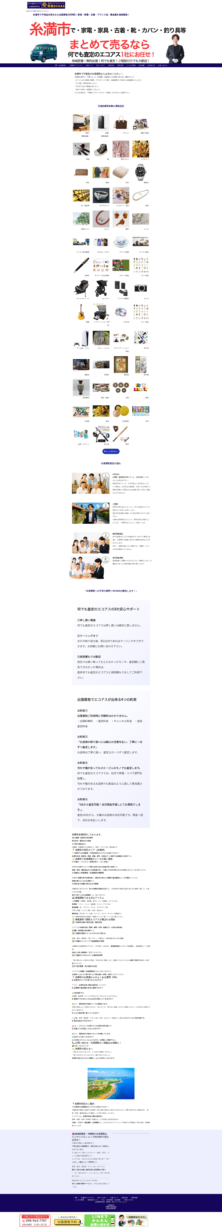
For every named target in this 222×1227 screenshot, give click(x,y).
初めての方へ (100, 65)
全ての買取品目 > (112, 451)
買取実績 (120, 65)
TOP (76, 1198)
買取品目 (111, 65)
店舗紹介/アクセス (76, 65)
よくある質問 (131, 65)
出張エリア (89, 65)
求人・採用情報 (107, 1200)
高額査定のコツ (93, 1200)
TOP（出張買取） (61, 65)
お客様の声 (151, 65)
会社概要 (141, 65)
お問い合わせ (162, 65)
